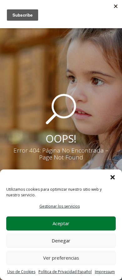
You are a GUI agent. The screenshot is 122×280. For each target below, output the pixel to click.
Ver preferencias (61, 258)
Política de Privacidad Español (65, 271)
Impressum (105, 271)
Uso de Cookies (21, 271)
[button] (112, 177)
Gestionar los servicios (59, 206)
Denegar (61, 240)
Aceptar (61, 223)
